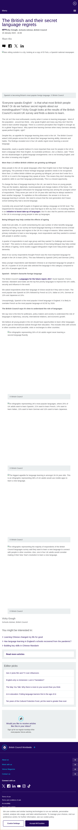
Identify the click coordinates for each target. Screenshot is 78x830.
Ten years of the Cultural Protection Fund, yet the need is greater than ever (36, 701)
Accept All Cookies (37, 823)
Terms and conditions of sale (11, 800)
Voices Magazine (8, 769)
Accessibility (6, 803)
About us (5, 760)
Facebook (9, 784)
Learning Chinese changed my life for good (23, 637)
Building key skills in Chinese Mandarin (21, 645)
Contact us (6, 774)
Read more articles (15, 654)
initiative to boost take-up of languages (23, 212)
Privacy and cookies (9, 807)
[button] (39, 747)
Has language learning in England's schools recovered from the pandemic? (37, 641)
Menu (4, 10)
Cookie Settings (13, 823)
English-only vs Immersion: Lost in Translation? (25, 680)
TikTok (29, 784)
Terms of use (6, 796)
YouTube (19, 784)
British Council (7, 3)
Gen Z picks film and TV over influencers (22, 673)
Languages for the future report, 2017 (35, 279)
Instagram (24, 784)
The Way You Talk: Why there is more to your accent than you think (33, 687)
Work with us (7, 764)
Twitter (4, 784)
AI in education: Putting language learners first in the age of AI (31, 694)
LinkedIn (14, 784)
